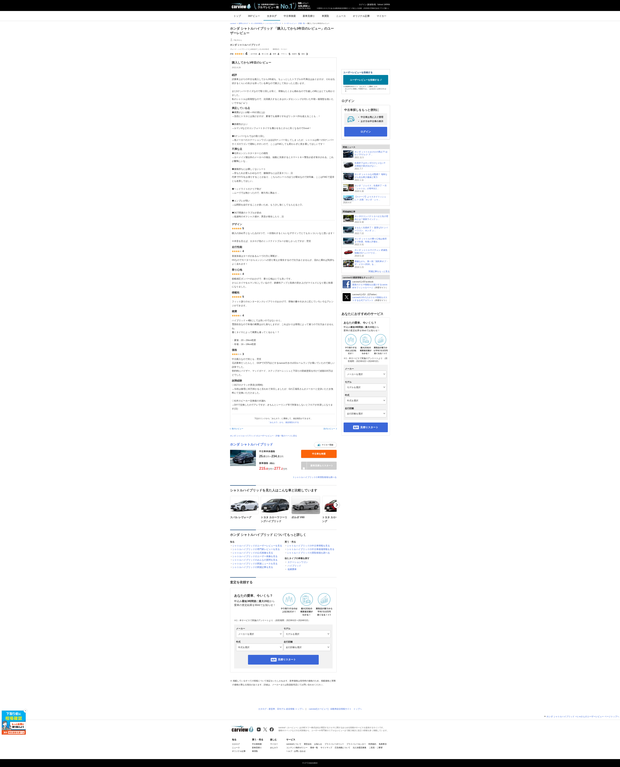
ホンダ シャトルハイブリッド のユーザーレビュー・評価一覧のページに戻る (263, 436)
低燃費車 (292, 569)
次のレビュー (329, 429)
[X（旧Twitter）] (265, 729)
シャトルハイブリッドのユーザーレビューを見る (257, 545)
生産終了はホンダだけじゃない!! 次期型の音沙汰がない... (371, 166)
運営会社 (308, 744)
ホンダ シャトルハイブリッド (251, 444)
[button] (325, 445)
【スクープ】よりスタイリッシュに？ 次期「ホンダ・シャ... (364, 200)
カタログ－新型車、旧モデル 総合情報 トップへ (281, 709)
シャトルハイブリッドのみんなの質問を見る (255, 560)
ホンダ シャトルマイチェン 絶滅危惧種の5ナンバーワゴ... (371, 253)
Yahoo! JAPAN (383, 4)
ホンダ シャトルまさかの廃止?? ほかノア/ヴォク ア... (371, 155)
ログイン (363, 4)
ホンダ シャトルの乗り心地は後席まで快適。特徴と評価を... (371, 242)
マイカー (381, 16)
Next (337, 505)
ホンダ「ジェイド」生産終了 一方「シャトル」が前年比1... (371, 188)
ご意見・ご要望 (375, 747)
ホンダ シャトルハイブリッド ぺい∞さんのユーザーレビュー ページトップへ (583, 716)
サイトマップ (326, 747)
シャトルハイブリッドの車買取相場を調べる (316, 477)
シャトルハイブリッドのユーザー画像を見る (255, 556)
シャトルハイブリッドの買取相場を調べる (308, 552)
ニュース (341, 16)
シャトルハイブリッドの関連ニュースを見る (255, 563)
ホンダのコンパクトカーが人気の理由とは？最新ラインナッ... (371, 219)
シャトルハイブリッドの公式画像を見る (252, 552)
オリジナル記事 (361, 16)
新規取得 (371, 4)
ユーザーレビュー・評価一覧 (294, 23)
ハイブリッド (294, 565)
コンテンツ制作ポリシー (297, 747)
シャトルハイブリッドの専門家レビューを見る (256, 549)
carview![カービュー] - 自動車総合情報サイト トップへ (335, 709)
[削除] (25, 711)
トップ (237, 16)
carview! (233, 23)
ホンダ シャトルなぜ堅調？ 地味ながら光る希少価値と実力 (371, 177)
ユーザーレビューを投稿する (364, 80)
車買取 (325, 16)
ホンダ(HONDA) (257, 23)
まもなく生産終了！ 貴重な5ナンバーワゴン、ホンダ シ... (371, 230)
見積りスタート (287, 659)
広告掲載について (342, 747)
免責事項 (383, 744)
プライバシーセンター (356, 744)
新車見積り (309, 16)
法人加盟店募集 (359, 747)
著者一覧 (314, 747)
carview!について (293, 744)
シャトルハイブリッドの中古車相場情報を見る (310, 549)
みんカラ (274, 747)
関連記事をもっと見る (379, 271)
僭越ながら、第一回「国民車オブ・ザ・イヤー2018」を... (371, 264)
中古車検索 (290, 16)
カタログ (272, 16)
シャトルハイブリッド (273, 23)
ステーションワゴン (298, 562)
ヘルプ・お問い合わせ (296, 751)
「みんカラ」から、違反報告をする (283, 422)
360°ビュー (254, 16)
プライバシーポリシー (334, 744)
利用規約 (372, 744)
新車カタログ (243, 23)
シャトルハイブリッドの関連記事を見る (252, 567)
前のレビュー (237, 429)
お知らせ (318, 744)
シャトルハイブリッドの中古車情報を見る (308, 545)
